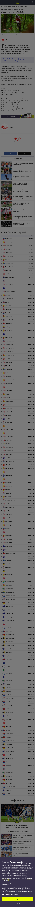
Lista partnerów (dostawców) (10, 894)
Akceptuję (17, 899)
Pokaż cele (17, 904)
